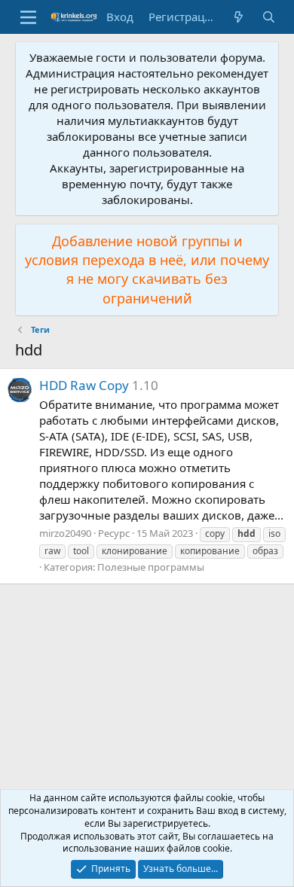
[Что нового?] (238, 17)
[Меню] (28, 17)
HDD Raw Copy (84, 385)
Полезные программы (150, 567)
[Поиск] (268, 17)
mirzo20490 (65, 533)
